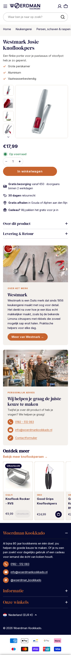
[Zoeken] (62, 17)
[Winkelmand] (65, 6)
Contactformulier (26, 438)
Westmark (17, 295)
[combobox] (35, 17)
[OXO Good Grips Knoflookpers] (49, 476)
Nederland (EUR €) (20, 615)
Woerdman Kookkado (27, 628)
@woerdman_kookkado (26, 580)
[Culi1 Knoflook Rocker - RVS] (18, 476)
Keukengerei (24, 29)
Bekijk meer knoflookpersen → (25, 457)
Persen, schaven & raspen (53, 29)
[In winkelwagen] (22, 514)
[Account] (59, 6)
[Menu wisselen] (5, 6)
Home (7, 29)
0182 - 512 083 (24, 422)
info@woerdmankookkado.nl (33, 430)
